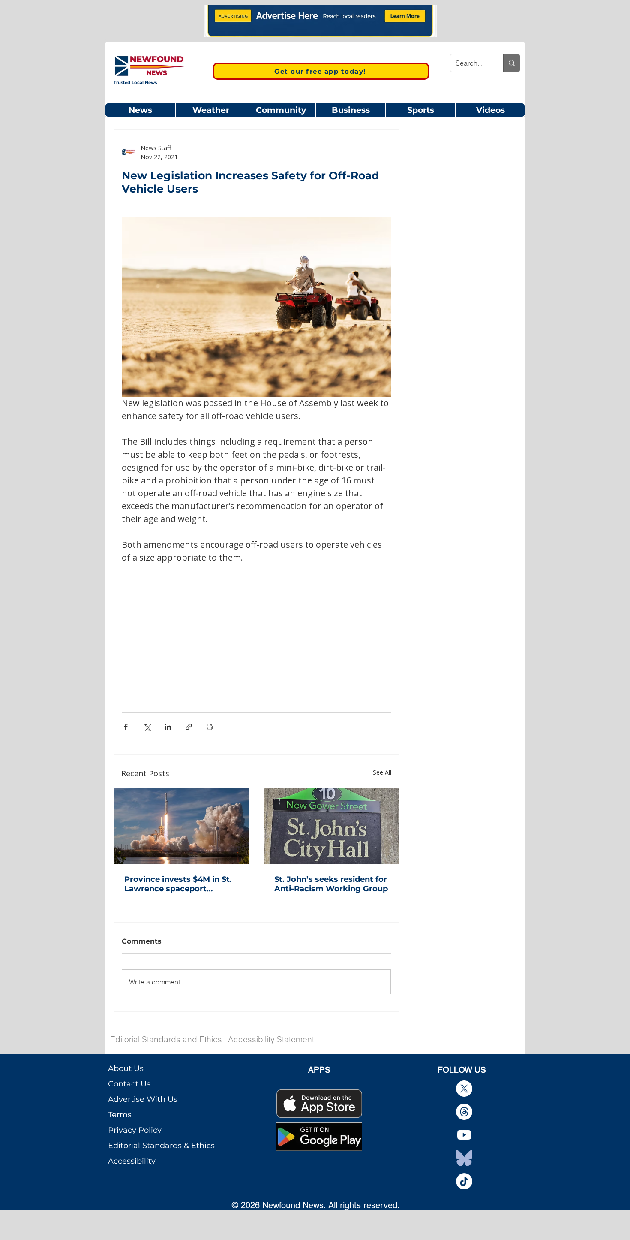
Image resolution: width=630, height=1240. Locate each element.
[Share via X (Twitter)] (147, 727)
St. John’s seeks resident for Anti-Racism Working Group (331, 884)
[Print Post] (210, 727)
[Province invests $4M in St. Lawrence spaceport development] (181, 826)
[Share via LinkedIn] (168, 727)
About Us (126, 1068)
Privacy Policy (135, 1130)
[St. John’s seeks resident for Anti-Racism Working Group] (331, 826)
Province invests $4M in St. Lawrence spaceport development (178, 884)
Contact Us (129, 1084)
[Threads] (464, 1112)
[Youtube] (464, 1135)
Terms (120, 1114)
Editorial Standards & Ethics (161, 1145)
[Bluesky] (464, 1158)
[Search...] (511, 63)
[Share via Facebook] (126, 727)
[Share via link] (189, 727)
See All (382, 772)
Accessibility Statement (271, 1039)
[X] (464, 1088)
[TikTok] (464, 1181)
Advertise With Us (142, 1099)
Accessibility (132, 1161)
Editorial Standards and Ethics (166, 1039)
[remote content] (256, 627)
